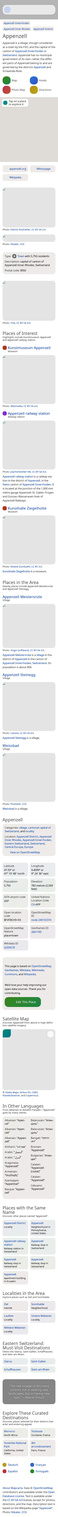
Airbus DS (25, 1092)
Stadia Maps (12, 1092)
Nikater (14, 244)
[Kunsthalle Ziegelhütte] (29, 539)
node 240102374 (41, 920)
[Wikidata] (20, 979)
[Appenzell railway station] (29, 445)
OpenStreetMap (41, 966)
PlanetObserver (11, 1095)
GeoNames (11, 970)
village (23, 827)
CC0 (22, 244)
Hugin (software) (19, 650)
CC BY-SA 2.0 (38, 229)
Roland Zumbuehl (20, 566)
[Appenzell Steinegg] (29, 706)
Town (21, 256)
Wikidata (25, 970)
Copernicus (32, 1095)
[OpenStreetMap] (7, 979)
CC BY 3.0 (36, 566)
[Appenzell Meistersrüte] (29, 626)
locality (30, 831)
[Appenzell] (29, 207)
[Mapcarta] (7, 10)
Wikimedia (16, 406)
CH (33, 904)
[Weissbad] (29, 777)
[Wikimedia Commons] (26, 979)
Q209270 (9, 947)
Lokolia (14, 733)
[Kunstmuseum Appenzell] (29, 379)
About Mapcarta (13, 1488)
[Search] (51, 10)
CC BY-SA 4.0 (23, 322)
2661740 (36, 932)
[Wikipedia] (32, 979)
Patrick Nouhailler (20, 229)
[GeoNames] (13, 979)
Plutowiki (15, 803)
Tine (12, 322)
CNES (35, 1092)
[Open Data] (13, 960)
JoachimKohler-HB (20, 471)
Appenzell (45, 1508)
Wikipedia (30, 974)
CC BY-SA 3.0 (37, 650)
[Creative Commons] (40, 1481)
